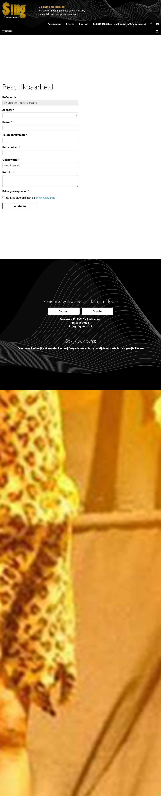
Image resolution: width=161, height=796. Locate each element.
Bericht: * (8, 172)
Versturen (20, 205)
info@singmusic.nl (135, 23)
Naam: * (7, 122)
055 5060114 (103, 23)
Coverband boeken (28, 348)
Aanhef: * (8, 110)
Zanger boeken (77, 348)
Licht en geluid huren (54, 348)
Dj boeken (138, 348)
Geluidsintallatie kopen (116, 348)
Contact (64, 311)
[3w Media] (158, 793)
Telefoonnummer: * (14, 135)
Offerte (97, 311)
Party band (94, 348)
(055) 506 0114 (80, 322)
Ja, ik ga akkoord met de (30, 197)
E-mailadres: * (11, 147)
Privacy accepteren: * (15, 191)
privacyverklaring (45, 197)
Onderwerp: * (10, 160)
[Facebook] (151, 23)
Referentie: (9, 97)
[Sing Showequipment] (14, 10)
